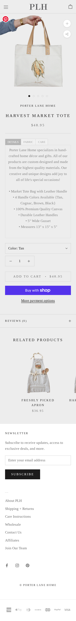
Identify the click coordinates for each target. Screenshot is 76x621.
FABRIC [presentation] (28, 142)
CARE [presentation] (41, 142)
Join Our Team (16, 548)
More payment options (38, 301)
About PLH (13, 501)
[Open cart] (70, 7)
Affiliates (12, 540)
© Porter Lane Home (38, 585)
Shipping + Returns (19, 509)
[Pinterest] (27, 565)
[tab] (13, 142)
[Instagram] (17, 565)
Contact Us (13, 532)
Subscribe (22, 474)
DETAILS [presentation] (13, 142)
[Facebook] (7, 565)
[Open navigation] (6, 6)
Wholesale (13, 525)
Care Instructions (18, 517)
